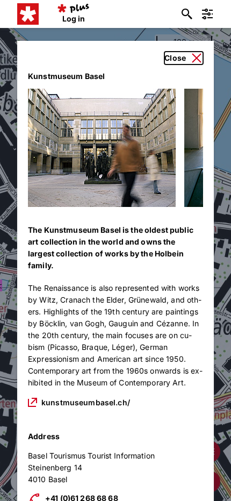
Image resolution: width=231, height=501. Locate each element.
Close (175, 57)
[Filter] (207, 14)
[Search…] (187, 14)
